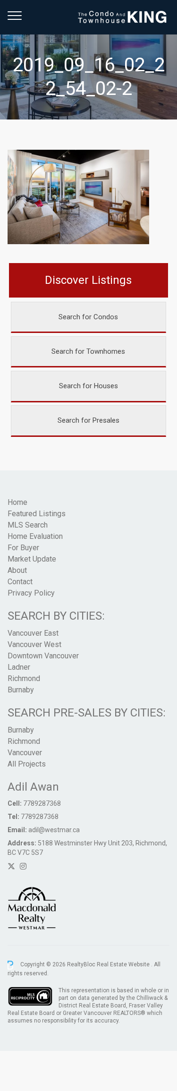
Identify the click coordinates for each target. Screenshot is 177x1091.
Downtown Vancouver (43, 655)
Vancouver (25, 752)
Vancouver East (33, 633)
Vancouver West (34, 644)
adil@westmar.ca (54, 830)
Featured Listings (37, 513)
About (17, 570)
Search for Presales (88, 420)
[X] (11, 866)
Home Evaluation (35, 536)
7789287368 (42, 803)
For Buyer (23, 547)
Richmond (24, 678)
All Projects (27, 763)
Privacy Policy (31, 592)
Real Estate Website (124, 965)
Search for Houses (88, 386)
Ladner (19, 667)
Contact (20, 581)
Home (17, 502)
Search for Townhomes (88, 351)
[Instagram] (23, 866)
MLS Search (28, 524)
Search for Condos (88, 317)
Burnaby (21, 689)
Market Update (32, 558)
